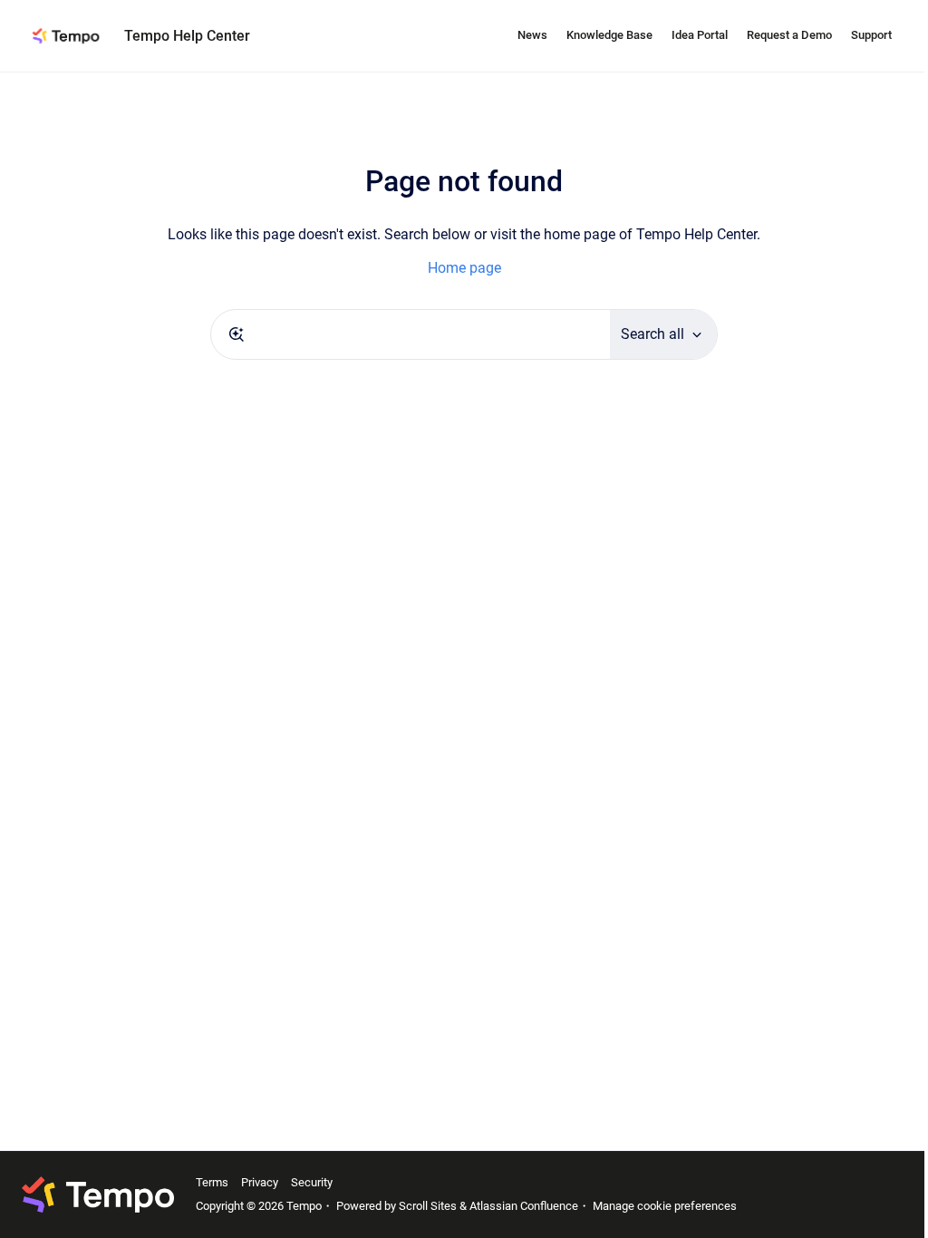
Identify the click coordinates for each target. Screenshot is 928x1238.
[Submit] (236, 334)
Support (871, 35)
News (532, 35)
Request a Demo (789, 35)
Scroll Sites (428, 1206)
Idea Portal (700, 35)
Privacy (259, 1182)
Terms (212, 1182)
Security (312, 1182)
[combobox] (410, 334)
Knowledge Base (609, 35)
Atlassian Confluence (523, 1206)
